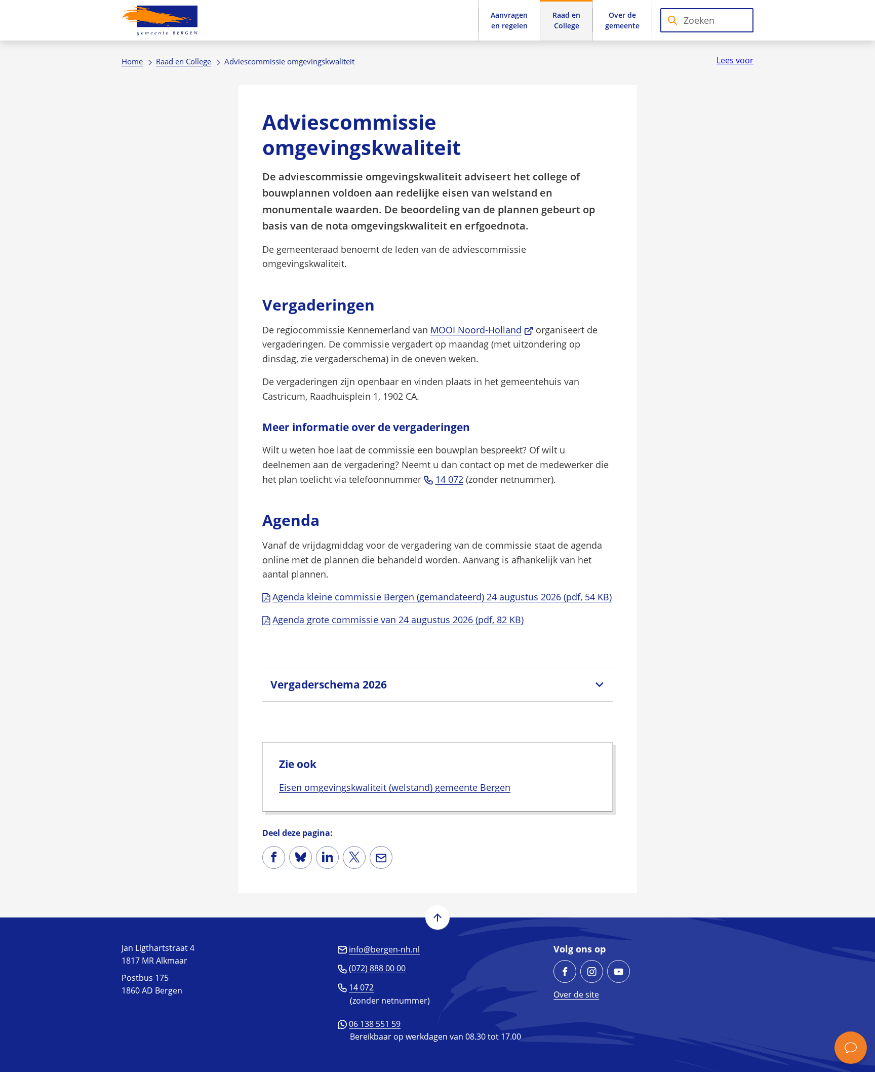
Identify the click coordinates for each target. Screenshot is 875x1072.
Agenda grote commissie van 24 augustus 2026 (398, 620)
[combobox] (706, 20)
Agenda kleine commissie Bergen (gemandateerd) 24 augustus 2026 (442, 597)
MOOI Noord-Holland (481, 330)
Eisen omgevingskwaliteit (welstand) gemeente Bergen (394, 787)
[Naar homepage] (159, 20)
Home (132, 61)
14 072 (449, 479)
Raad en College (183, 61)
